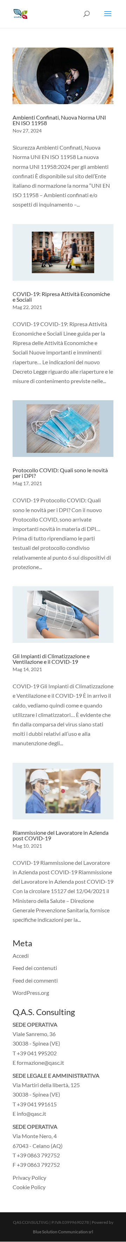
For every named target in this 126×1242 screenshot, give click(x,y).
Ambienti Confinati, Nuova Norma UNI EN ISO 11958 (59, 120)
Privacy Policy (29, 1177)
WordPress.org (31, 992)
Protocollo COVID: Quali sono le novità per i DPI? (60, 473)
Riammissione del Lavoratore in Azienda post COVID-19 (60, 835)
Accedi (21, 955)
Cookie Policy (29, 1187)
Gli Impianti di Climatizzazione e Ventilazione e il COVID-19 (51, 659)
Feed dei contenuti (35, 967)
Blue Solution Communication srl (63, 1231)
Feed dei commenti (35, 980)
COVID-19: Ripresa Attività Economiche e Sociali (61, 296)
